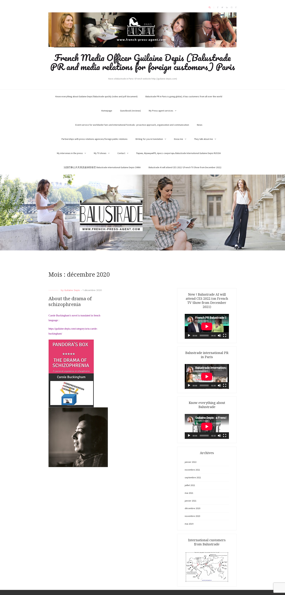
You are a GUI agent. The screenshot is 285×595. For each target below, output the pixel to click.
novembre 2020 (192, 516)
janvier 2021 (190, 500)
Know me (178, 138)
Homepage (106, 110)
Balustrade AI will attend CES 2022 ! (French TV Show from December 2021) (185, 167)
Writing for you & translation (149, 138)
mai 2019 (189, 523)
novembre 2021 (192, 469)
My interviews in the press (70, 153)
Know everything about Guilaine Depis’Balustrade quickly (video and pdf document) (96, 96)
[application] (207, 326)
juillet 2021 (190, 485)
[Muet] (219, 335)
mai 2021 (189, 492)
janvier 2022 (190, 461)
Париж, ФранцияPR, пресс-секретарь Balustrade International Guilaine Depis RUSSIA (178, 153)
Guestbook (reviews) (130, 110)
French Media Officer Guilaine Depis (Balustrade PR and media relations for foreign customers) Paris (142, 62)
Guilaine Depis (72, 290)
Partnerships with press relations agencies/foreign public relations (94, 138)
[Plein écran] (224, 335)
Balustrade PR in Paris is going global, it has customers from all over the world (183, 96)
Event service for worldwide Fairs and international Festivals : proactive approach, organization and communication (132, 124)
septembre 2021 (193, 477)
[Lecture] (189, 335)
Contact (121, 153)
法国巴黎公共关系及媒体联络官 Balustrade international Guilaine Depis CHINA (102, 167)
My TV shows (100, 153)
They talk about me (203, 138)
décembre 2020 (192, 508)
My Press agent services (161, 110)
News (199, 124)
